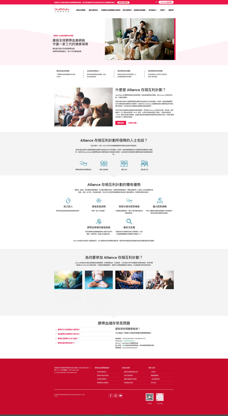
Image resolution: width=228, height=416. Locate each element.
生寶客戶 (162, 10)
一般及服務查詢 (155, 379)
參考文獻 (153, 382)
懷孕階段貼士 (152, 10)
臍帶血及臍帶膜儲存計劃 (131, 372)
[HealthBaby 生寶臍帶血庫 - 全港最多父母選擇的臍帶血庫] (62, 10)
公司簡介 (153, 372)
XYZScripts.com (121, 415)
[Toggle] (56, 330)
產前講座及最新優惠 (139, 10)
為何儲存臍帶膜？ (102, 379)
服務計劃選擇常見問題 (130, 379)
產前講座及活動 (128, 382)
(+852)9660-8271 (128, 341)
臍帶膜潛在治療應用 (102, 382)
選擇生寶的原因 (93, 10)
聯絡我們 (171, 10)
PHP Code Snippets (107, 415)
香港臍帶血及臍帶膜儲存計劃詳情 (110, 10)
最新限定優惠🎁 (123, 2)
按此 (123, 345)
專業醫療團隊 (154, 375)
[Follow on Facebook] (110, 395)
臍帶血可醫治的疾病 (102, 375)
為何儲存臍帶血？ (102, 372)
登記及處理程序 (127, 10)
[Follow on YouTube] (120, 395)
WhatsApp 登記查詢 (166, 2)
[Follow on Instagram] (115, 395)
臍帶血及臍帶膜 (80, 10)
